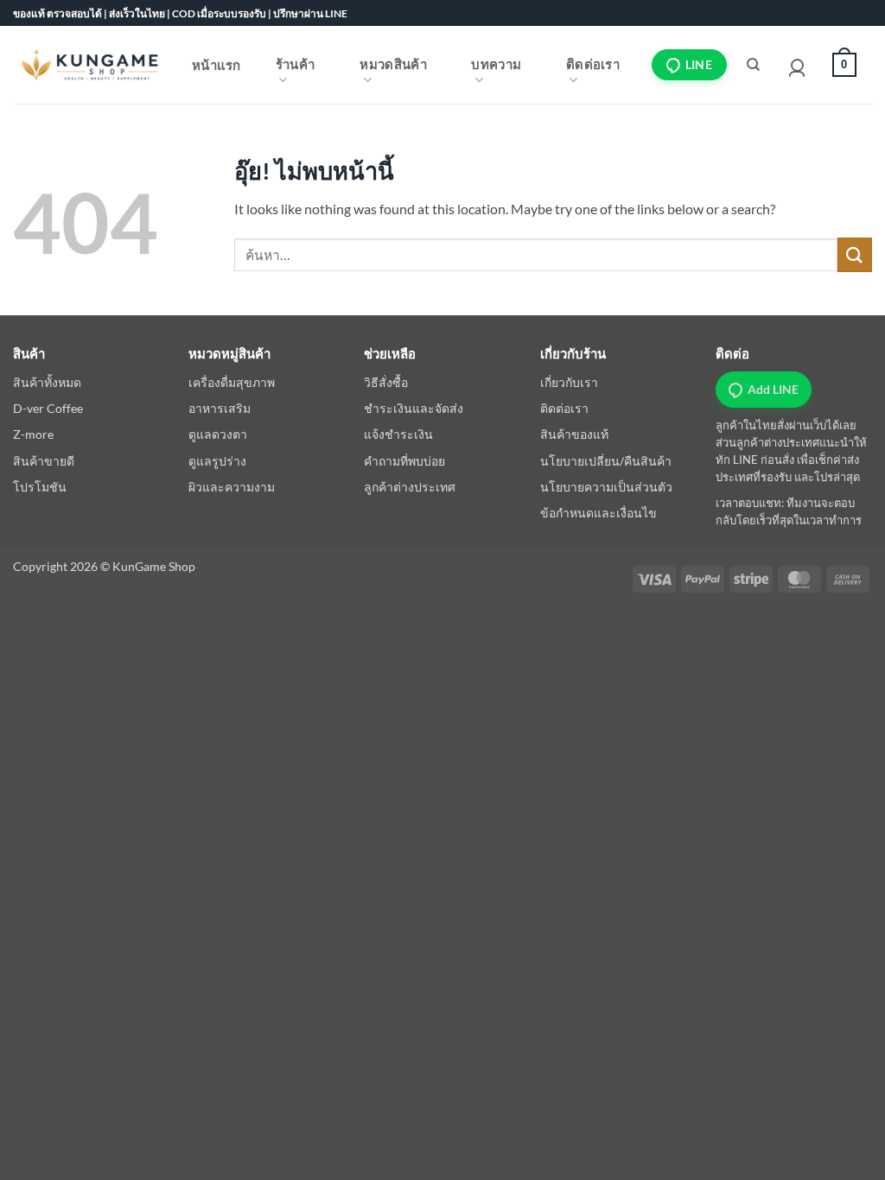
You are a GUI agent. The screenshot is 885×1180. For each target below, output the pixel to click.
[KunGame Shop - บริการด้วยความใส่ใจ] (90, 64)
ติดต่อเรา (593, 64)
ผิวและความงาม (231, 486)
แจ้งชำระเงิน (398, 434)
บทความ (496, 64)
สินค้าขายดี (43, 461)
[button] (840, 64)
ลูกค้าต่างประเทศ (409, 486)
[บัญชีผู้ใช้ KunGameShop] (796, 64)
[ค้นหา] (753, 64)
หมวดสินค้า (393, 64)
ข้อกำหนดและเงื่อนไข (598, 512)
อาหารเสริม (219, 408)
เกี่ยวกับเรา (569, 382)
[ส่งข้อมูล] (854, 254)
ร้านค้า (295, 64)
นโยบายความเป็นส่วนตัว (606, 486)
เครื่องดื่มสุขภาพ (231, 382)
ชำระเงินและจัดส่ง (413, 408)
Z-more (33, 434)
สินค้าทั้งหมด (47, 382)
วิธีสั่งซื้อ (386, 382)
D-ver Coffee (48, 408)
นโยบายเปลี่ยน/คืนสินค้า (606, 461)
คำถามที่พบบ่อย (404, 461)
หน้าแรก (216, 65)
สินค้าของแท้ (574, 434)
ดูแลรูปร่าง (217, 461)
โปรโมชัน (40, 486)
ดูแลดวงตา (217, 434)
